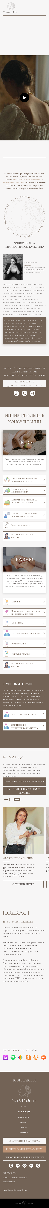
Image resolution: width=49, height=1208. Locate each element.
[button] (24, 48)
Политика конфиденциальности (15, 1177)
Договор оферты (9, 1181)
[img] (6, 524)
